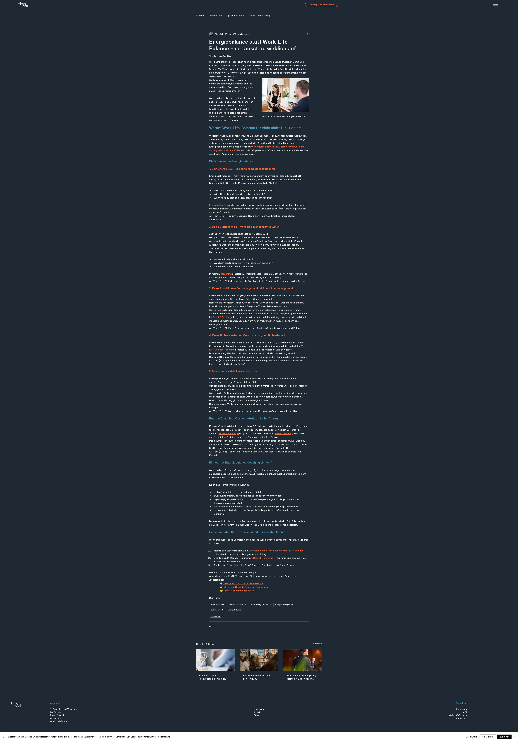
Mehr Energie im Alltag (261, 604)
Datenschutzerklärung (160, 736)
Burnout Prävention (237, 604)
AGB (465, 712)
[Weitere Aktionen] (307, 34)
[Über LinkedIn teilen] (210, 626)
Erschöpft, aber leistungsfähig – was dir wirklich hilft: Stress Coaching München (212, 677)
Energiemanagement (284, 604)
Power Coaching (58, 715)
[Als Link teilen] (217, 626)
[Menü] (492, 5)
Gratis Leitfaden (58, 721)
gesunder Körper (235, 15)
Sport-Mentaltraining (259, 15)
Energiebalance (234, 610)
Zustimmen (504, 736)
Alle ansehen (316, 644)
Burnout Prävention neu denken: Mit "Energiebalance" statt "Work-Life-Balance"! (256, 677)
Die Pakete (55, 712)
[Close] (514, 737)
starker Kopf (216, 15)
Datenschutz (461, 718)
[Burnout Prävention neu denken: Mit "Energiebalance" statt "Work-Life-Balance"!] (259, 660)
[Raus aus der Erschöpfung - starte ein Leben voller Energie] (302, 660)
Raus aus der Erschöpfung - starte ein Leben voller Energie (302, 677)
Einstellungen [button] (471, 736)
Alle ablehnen (487, 736)
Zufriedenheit (217, 610)
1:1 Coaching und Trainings (63, 709)
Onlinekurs (55, 718)
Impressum (462, 709)
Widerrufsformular (458, 715)
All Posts (200, 15)
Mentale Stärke (217, 604)
